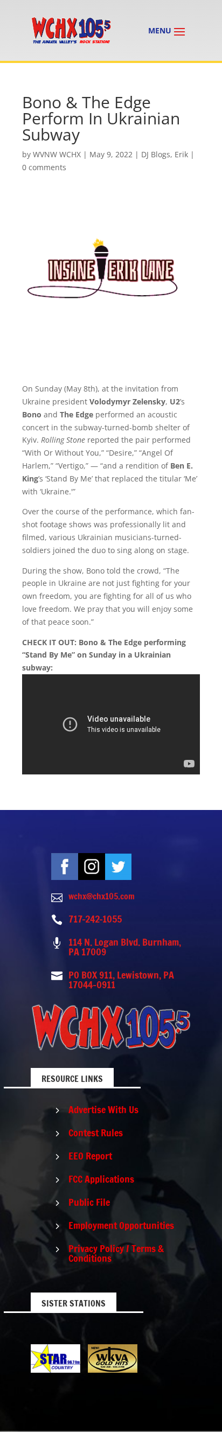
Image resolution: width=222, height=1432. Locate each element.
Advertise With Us (103, 1109)
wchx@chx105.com (101, 896)
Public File (89, 1202)
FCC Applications (101, 1179)
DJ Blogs (155, 154)
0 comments (44, 167)
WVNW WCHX (57, 154)
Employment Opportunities (121, 1225)
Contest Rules (95, 1133)
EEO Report (90, 1156)
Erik (181, 154)
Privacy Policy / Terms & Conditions (116, 1253)
